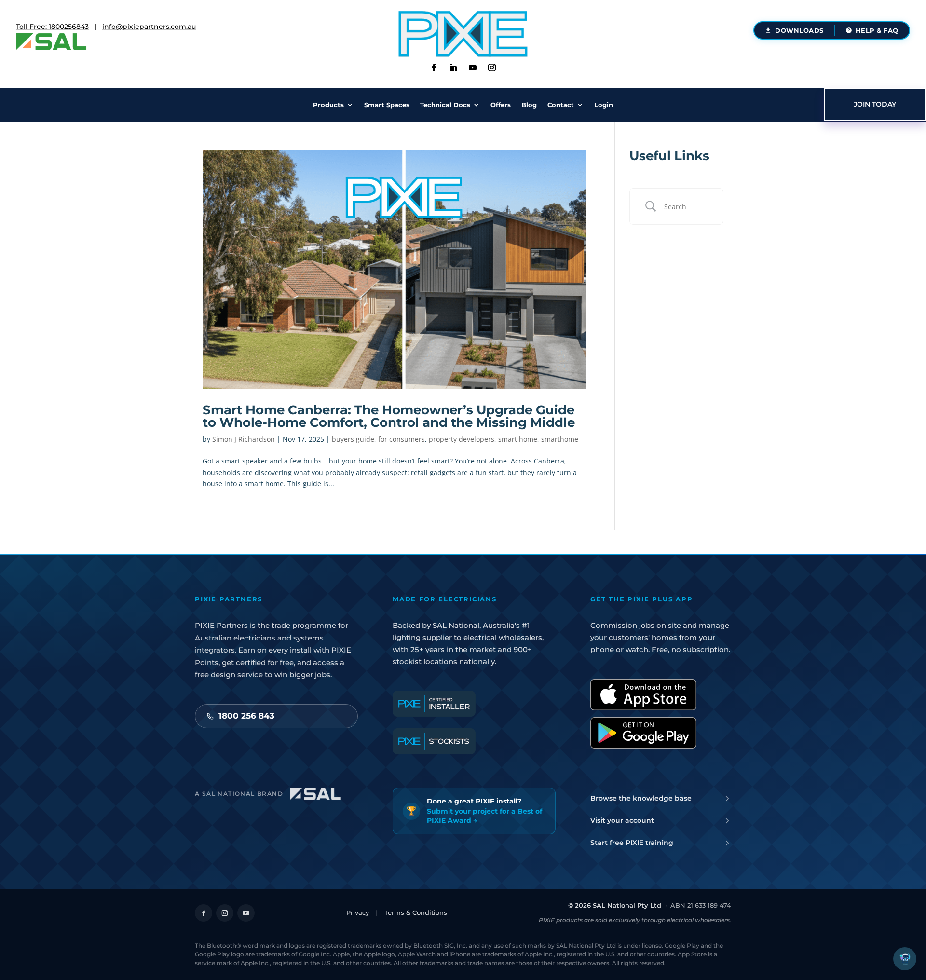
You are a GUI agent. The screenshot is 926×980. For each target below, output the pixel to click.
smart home (517, 439)
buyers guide (353, 439)
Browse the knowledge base (641, 798)
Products (328, 105)
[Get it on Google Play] (643, 733)
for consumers (401, 439)
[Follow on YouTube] (246, 913)
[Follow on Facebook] (434, 67)
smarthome (559, 439)
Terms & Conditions (415, 912)
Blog (529, 105)
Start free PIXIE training (631, 842)
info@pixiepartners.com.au (149, 26)
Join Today (875, 104)
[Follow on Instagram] (492, 67)
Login (603, 105)
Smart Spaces (386, 105)
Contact (560, 105)
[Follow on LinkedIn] (453, 67)
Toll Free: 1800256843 (52, 26)
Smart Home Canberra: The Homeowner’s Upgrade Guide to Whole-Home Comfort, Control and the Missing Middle (389, 416)
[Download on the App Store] (643, 694)
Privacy (357, 912)
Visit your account (622, 820)
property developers (461, 439)
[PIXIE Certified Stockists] (434, 741)
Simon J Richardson (243, 439)
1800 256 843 (246, 716)
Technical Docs (445, 105)
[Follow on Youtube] (472, 67)
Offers (500, 105)
